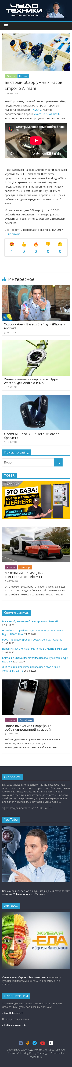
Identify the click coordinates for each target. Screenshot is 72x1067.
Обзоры (10, 76)
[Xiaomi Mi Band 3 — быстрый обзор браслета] (36, 397)
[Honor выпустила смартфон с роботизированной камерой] (36, 681)
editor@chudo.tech (12, 1013)
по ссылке (14, 234)
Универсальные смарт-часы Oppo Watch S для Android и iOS (31, 381)
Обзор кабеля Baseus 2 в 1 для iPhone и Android (34, 326)
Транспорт (25, 567)
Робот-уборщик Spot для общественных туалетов (32, 639)
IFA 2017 (36, 109)
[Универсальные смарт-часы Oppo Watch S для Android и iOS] (36, 342)
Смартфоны (25, 720)
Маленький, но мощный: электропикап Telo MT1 (24, 575)
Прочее (23, 76)
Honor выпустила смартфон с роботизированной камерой (28, 728)
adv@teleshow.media (14, 1025)
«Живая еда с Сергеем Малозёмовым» (25, 977)
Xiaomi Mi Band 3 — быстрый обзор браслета (32, 436)
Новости (10, 567)
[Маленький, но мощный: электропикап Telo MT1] (36, 528)
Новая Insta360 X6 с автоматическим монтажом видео (35, 648)
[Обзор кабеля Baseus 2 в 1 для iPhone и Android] (36, 287)
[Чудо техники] (36, 4)
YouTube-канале (18, 894)
